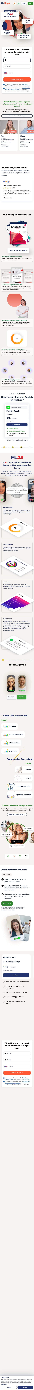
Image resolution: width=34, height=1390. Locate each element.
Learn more (4, 1384)
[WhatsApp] (14, 3)
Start (30, 3)
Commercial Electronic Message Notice (17, 88)
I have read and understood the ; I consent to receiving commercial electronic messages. (17, 89)
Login (23, 3)
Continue (15, 975)
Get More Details (16, 79)
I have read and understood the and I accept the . (17, 85)
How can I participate (16, 814)
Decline (9, 1387)
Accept (25, 1387)
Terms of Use (26, 86)
